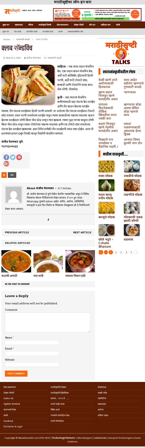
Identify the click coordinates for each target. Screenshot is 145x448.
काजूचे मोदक (106, 217)
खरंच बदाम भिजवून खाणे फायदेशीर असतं (108, 95)
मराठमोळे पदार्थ (48, 31)
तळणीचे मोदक (133, 194)
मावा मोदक (105, 176)
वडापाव (128, 239)
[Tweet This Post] (13, 157)
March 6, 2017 (13, 58)
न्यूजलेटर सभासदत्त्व (12, 404)
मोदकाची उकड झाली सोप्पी (133, 219)
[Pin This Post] (19, 157)
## (12, 174)
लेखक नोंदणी (79, 25)
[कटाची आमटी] (16, 270)
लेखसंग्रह (102, 387)
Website (10, 359)
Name (9, 337)
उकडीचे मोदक (133, 176)
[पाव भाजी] (48, 270)
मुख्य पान (6, 25)
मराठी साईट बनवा (58, 404)
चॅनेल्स (30, 25)
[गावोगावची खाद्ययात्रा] (23, 11)
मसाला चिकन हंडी (75, 276)
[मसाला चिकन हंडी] (80, 270)
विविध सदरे (55, 409)
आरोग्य (100, 409)
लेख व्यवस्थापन (62, 25)
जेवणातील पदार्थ (31, 31)
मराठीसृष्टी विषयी (45, 25)
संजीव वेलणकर (34, 58)
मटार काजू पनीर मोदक (105, 196)
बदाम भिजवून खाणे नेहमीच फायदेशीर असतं (108, 127)
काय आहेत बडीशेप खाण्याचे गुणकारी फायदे (134, 83)
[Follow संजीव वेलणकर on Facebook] (48, 219)
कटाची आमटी (9, 276)
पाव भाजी (38, 276)
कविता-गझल (103, 415)
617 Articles (64, 188)
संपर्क (118, 25)
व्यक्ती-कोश (102, 392)
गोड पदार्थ (17, 31)
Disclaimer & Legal (13, 426)
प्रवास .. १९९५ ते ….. (60, 398)
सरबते (60, 31)
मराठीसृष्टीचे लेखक (58, 387)
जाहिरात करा (106, 25)
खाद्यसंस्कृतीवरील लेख (75, 31)
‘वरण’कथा (130, 92)
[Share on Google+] (6, 164)
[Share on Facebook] (6, 157)
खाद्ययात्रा (19, 25)
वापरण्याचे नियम (10, 409)
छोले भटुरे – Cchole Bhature (105, 243)
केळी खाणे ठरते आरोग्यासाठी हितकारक (107, 83)
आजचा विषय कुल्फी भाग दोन (133, 141)
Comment (11, 310)
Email (9, 348)
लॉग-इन (92, 25)
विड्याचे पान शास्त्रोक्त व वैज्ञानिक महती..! (108, 143)
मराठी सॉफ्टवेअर (57, 421)
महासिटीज (102, 398)
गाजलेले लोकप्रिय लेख (60, 415)
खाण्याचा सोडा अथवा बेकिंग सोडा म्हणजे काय (132, 109)
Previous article (17, 232)
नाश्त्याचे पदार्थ (54, 58)
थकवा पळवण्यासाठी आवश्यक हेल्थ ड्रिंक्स (132, 129)
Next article (82, 232)
